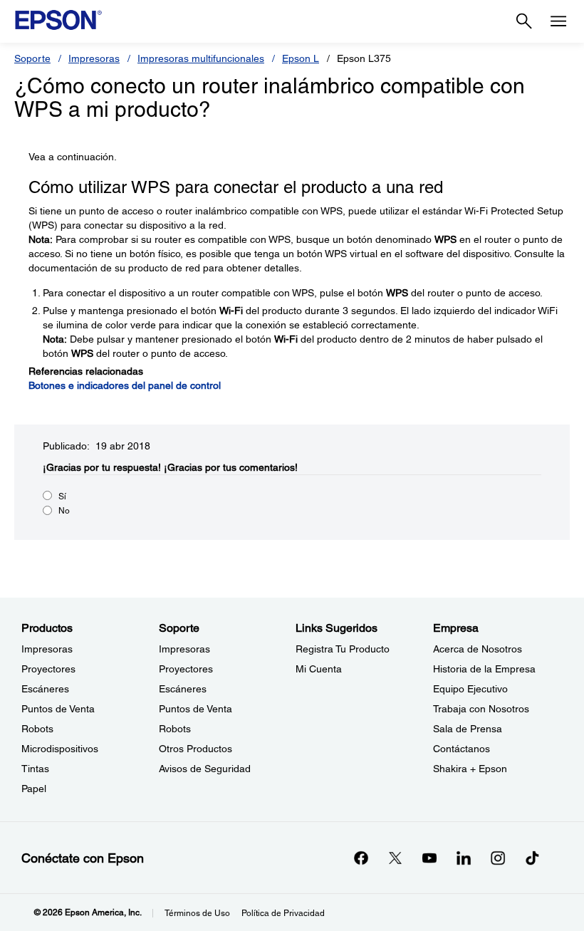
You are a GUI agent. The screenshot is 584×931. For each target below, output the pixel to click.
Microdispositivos (59, 748)
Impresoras (94, 58)
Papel (33, 788)
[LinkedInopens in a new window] (463, 857)
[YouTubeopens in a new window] (429, 857)
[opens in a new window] (532, 857)
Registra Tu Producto (343, 649)
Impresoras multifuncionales (200, 58)
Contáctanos (461, 748)
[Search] (524, 21)
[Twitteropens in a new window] (395, 857)
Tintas (35, 768)
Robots (37, 728)
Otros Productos (195, 748)
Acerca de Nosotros (477, 649)
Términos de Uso (197, 913)
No (64, 511)
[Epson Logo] (58, 20)
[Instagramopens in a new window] (498, 857)
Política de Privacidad (283, 913)
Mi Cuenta (319, 669)
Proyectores (48, 669)
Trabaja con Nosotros (481, 708)
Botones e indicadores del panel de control (124, 385)
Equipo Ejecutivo (470, 689)
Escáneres (45, 689)
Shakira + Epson (470, 768)
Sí (62, 496)
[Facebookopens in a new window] (361, 857)
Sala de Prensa (467, 728)
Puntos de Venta (58, 708)
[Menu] (558, 21)
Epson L (300, 58)
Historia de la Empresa (484, 669)
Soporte (32, 58)
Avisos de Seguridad (205, 768)
